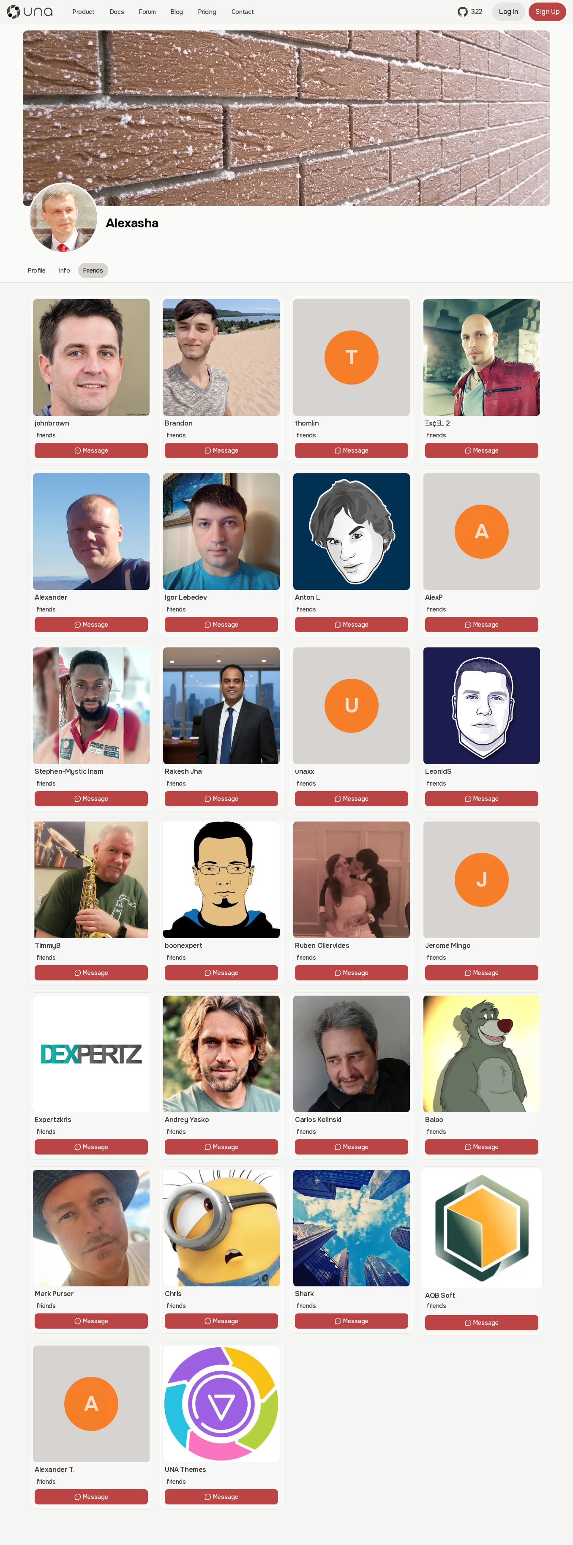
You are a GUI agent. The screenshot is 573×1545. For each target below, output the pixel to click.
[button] (470, 12)
